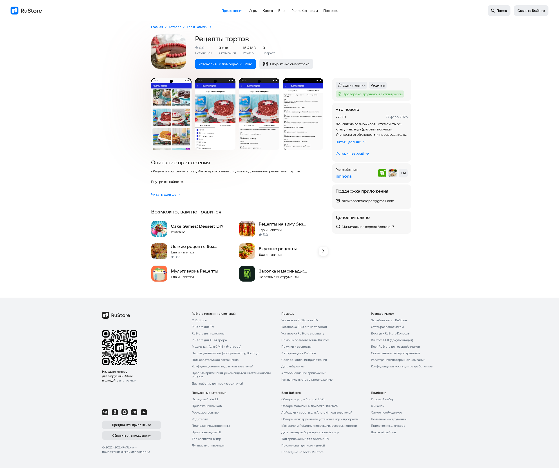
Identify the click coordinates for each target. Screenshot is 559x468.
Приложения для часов (388, 426)
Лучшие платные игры (208, 445)
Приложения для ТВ (206, 432)
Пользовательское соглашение (215, 360)
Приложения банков (207, 406)
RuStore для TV (203, 327)
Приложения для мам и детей (303, 445)
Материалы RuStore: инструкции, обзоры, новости (319, 426)
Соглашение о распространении (395, 353)
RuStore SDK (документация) (392, 340)
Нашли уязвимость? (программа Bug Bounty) (225, 353)
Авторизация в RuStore (298, 353)
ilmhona (344, 176)
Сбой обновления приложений (304, 360)
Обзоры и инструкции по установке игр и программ (319, 419)
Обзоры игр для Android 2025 (303, 399)
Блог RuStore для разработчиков (395, 347)
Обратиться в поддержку (131, 435)
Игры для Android (205, 399)
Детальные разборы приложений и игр (310, 432)
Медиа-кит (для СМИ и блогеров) (216, 347)
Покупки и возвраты (296, 347)
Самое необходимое (386, 412)
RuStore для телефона (208, 333)
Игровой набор (382, 399)
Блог (282, 10)
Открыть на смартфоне (290, 64)
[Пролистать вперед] (323, 251)
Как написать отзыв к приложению (307, 379)
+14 (403, 173)
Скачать (531, 10)
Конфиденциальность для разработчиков (402, 366)
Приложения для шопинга (211, 426)
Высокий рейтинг (383, 432)
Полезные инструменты (389, 419)
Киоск (268, 10)
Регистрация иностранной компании (398, 360)
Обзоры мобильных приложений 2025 (309, 406)
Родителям (200, 419)
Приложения (232, 10)
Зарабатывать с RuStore (389, 320)
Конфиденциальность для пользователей (222, 366)
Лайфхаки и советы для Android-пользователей (316, 412)
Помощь (330, 10)
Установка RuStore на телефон (304, 327)
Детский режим (292, 366)
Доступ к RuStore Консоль (390, 333)
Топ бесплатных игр (206, 439)
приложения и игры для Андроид (126, 452)
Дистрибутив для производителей (217, 383)
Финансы (378, 406)
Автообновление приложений (303, 373)
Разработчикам (304, 10)
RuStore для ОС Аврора (209, 340)
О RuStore (199, 320)
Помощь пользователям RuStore (305, 340)
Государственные (205, 412)
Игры (253, 10)
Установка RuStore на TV (299, 320)
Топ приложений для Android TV (305, 439)
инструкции (127, 380)
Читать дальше (164, 194)
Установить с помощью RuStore (225, 64)
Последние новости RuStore (302, 452)
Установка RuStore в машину (302, 333)
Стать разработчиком (387, 327)
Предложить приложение (131, 425)
